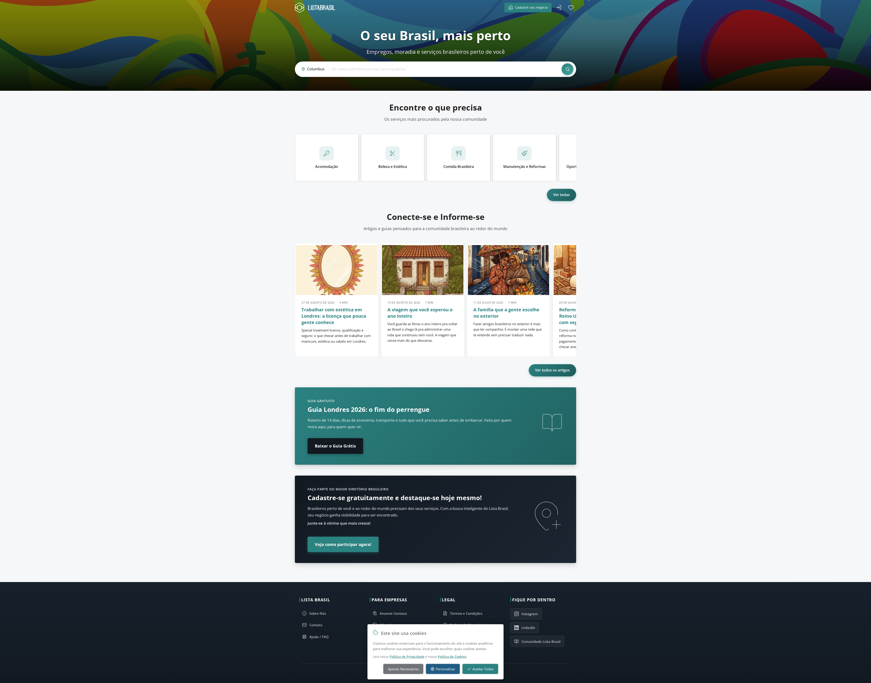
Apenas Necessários (403, 669)
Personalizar (445, 669)
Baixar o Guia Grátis (335, 446)
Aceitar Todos (483, 669)
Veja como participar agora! (343, 544)
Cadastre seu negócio (531, 7)
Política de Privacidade (407, 656)
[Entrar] (558, 7)
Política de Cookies (452, 656)
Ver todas (561, 194)
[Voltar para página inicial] (316, 7)
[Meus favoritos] (571, 7)
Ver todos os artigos (552, 370)
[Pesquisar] (567, 69)
